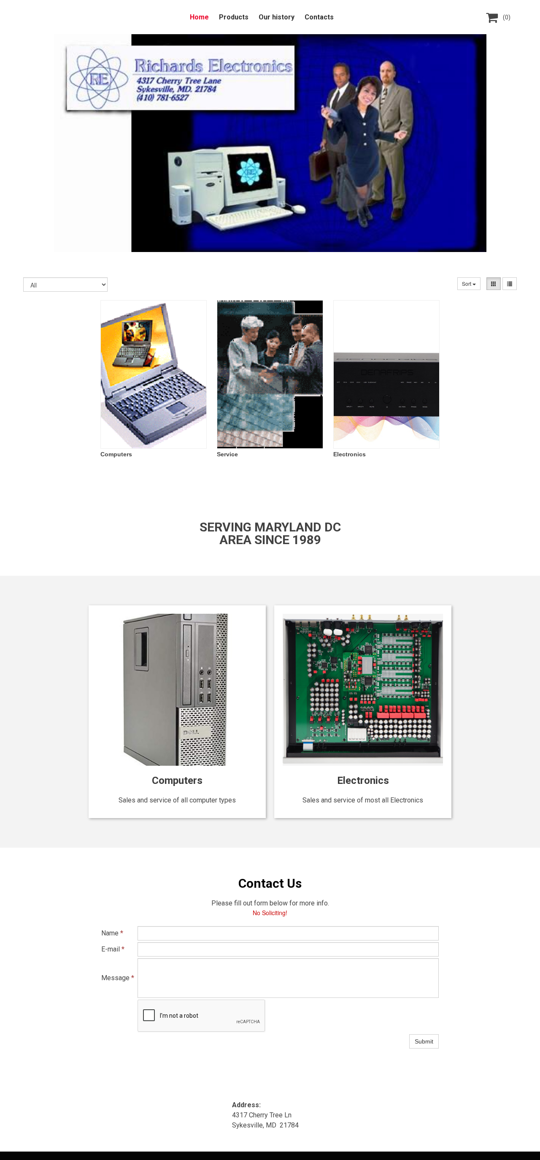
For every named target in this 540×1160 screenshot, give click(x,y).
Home (199, 17)
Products (233, 17)
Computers (116, 454)
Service (227, 454)
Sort (467, 283)
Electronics (349, 454)
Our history (276, 17)
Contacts (319, 17)
